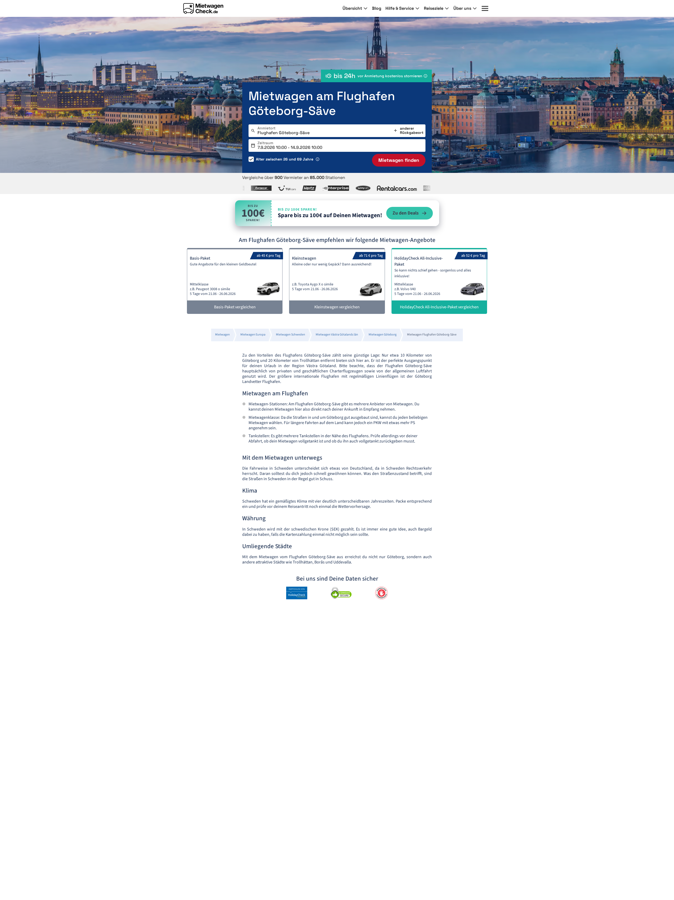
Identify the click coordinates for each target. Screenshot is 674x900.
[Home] (203, 8)
